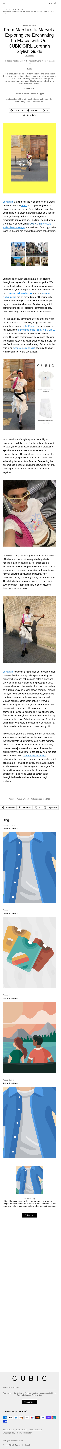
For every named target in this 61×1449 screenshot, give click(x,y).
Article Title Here (10, 828)
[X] (45, 110)
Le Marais (30, 326)
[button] (6, 3)
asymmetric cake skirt (24, 348)
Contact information (24, 1433)
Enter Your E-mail (11, 1387)
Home (5, 9)
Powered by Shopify (23, 1445)
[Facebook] (17, 110)
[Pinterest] (33, 110)
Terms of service (35, 1429)
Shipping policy (9, 1433)
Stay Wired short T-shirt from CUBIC (36, 330)
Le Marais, (29, 56)
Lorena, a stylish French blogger (29, 94)
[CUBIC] (29, 1378)
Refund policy (8, 1429)
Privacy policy (21, 1429)
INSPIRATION (17, 9)
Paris (29, 68)
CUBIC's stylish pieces (34, 755)
